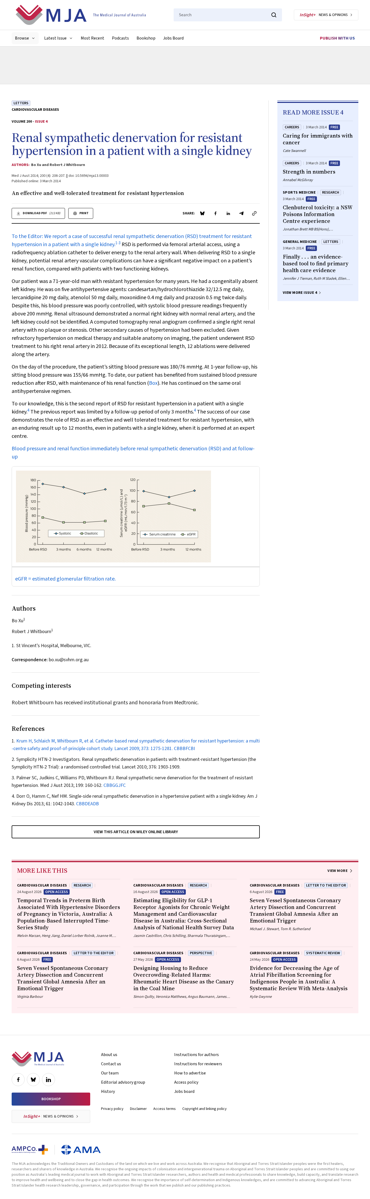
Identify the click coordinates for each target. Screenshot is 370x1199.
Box (153, 383)
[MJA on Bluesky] (33, 1079)
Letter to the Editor (326, 885)
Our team (110, 1073)
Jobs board (184, 1091)
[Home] (81, 14)
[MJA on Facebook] (18, 1079)
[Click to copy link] (254, 213)
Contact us (111, 1064)
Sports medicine (299, 192)
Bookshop (146, 38)
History (108, 1091)
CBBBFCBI (184, 748)
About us (109, 1055)
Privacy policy (112, 1109)
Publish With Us (337, 38)
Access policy (186, 1082)
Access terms (164, 1109)
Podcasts (120, 38)
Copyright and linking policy (204, 1109)
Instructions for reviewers (198, 1064)
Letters (21, 103)
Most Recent (92, 38)
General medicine (300, 242)
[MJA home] (38, 1059)
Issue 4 (41, 121)
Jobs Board (173, 38)
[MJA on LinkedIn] (48, 1079)
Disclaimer (138, 1109)
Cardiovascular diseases (35, 109)
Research (330, 192)
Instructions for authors (196, 1055)
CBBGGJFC (114, 785)
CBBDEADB (87, 803)
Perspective (201, 953)
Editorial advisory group (123, 1082)
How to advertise (190, 1073)
